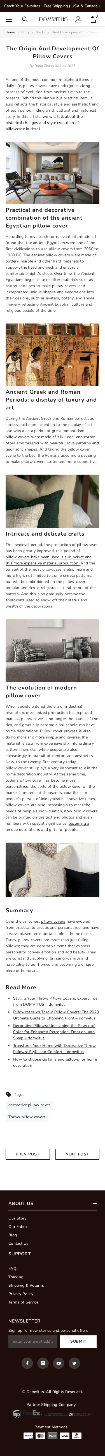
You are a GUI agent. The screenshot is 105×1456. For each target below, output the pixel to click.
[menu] (9, 19)
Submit (78, 1341)
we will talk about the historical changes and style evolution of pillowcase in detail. (44, 123)
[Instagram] (43, 1363)
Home (10, 32)
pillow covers (53, 921)
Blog (25, 32)
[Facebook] (27, 1363)
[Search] (25, 19)
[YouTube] (58, 1363)
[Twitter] (74, 1363)
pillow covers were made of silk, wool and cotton (50, 437)
